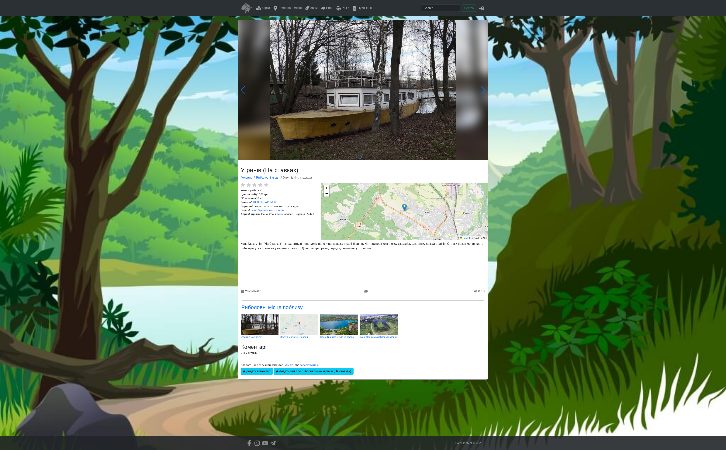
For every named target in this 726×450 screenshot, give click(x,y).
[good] (260, 185)
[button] (404, 207)
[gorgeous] (266, 185)
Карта (265, 7)
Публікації (364, 7)
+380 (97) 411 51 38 (265, 202)
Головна (246, 177)
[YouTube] (264, 443)
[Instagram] (256, 443)
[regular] (254, 185)
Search (469, 8)
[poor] (249, 185)
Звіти (313, 7)
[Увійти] (482, 8)
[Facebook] (248, 443)
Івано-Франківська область (267, 209)
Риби (329, 7)
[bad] (243, 185)
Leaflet (466, 237)
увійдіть (289, 364)
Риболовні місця (290, 7)
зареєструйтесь (309, 364)
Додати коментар (257, 371)
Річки (345, 7)
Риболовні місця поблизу (272, 307)
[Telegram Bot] (272, 443)
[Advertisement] (363, 409)
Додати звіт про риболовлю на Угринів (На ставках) (314, 371)
